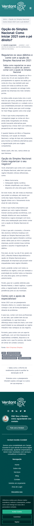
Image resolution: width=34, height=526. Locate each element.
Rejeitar (17, 522)
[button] (30, 8)
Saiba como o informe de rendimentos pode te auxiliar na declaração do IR (17, 370)
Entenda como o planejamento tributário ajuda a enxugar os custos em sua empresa (17, 380)
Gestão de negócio (8, 47)
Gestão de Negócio (14, 353)
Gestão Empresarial (23, 47)
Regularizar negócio (9, 358)
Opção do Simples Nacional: (12, 355)
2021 (3, 353)
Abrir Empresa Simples (14, 347)
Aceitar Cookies (17, 511)
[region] (17, 511)
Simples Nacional (7, 49)
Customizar (17, 517)
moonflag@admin (9, 45)
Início (5, 19)
